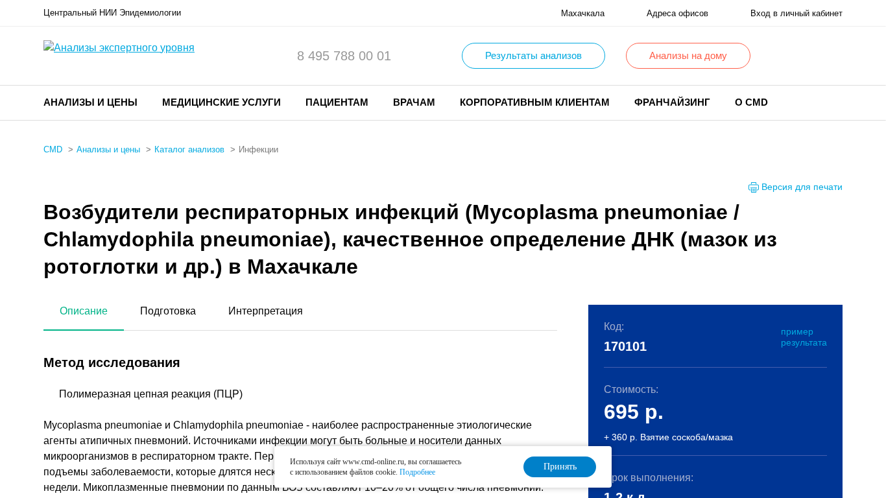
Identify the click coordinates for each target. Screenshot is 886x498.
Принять (560, 466)
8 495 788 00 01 (344, 56)
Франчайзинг (672, 102)
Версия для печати (802, 187)
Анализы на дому (688, 55)
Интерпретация (265, 310)
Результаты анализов (533, 55)
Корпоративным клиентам (535, 102)
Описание (84, 310)
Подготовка (168, 310)
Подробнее (417, 472)
